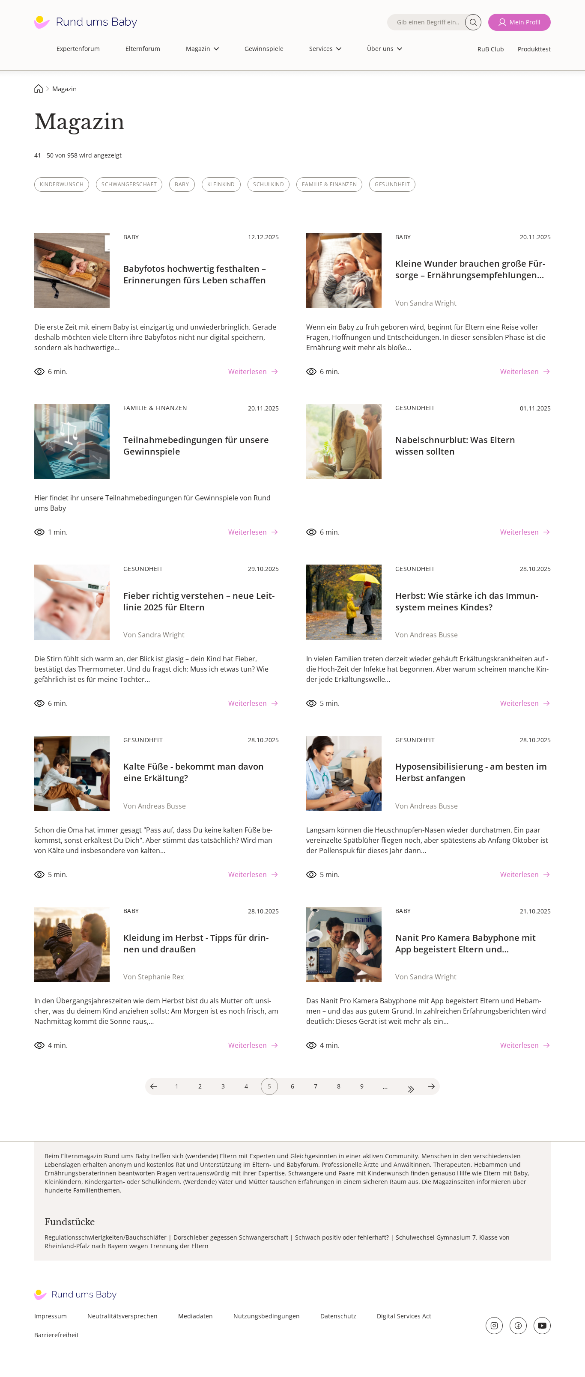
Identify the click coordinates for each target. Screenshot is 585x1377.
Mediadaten (195, 1316)
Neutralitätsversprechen (122, 1316)
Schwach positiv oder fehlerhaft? (342, 1237)
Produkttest (534, 49)
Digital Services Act (404, 1316)
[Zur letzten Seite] (408, 1086)
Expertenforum (78, 49)
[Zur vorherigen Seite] (153, 1086)
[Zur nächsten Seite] (431, 1086)
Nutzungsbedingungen (266, 1316)
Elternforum (142, 49)
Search (473, 22)
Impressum (50, 1316)
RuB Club (491, 49)
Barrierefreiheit (56, 1335)
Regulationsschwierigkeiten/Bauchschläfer (106, 1237)
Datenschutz (338, 1316)
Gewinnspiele (264, 49)
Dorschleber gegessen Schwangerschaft (230, 1237)
